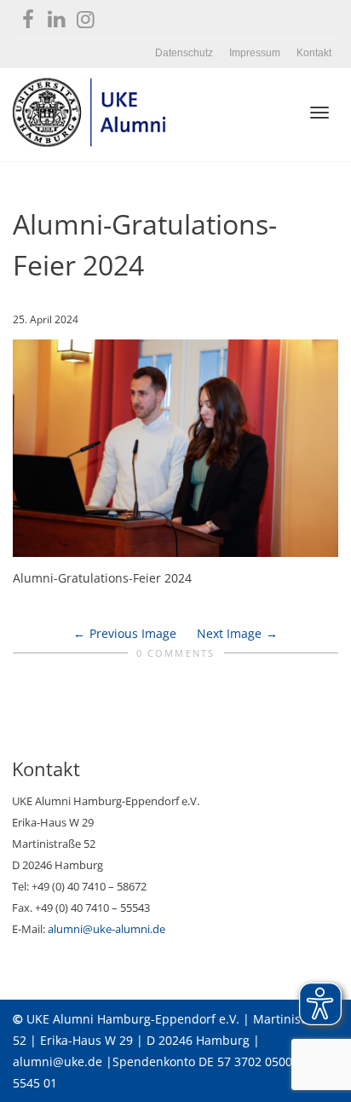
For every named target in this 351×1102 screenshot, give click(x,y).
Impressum (254, 53)
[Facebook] (28, 16)
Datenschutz (184, 53)
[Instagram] (86, 16)
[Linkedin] (57, 16)
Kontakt (313, 53)
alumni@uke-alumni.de (106, 929)
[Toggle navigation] (319, 112)
